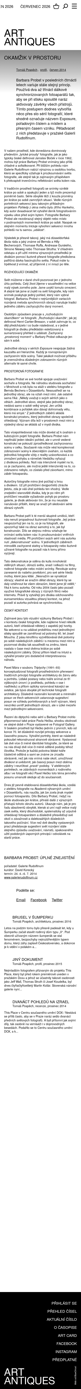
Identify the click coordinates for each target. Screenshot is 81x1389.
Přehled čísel (62, 1311)
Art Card (67, 1335)
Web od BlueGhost (75, 1375)
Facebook (66, 1343)
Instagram (66, 1351)
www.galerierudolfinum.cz (21, 877)
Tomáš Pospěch (26, 70)
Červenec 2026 (35, 6)
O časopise (65, 1327)
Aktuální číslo (62, 1319)
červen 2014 (58, 70)
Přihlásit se (64, 1303)
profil (43, 70)
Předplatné (64, 1359)
